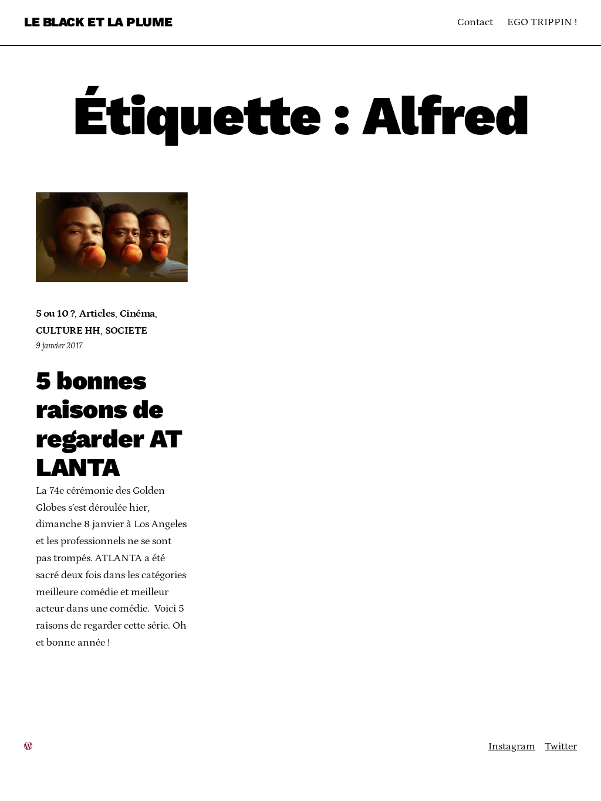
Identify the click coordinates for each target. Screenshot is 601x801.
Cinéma (137, 314)
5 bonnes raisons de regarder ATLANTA (109, 424)
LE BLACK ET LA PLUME (98, 22)
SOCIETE (126, 331)
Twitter (561, 746)
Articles (97, 314)
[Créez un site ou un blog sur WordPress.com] (28, 746)
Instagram (511, 746)
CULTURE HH (68, 331)
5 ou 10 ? (55, 314)
